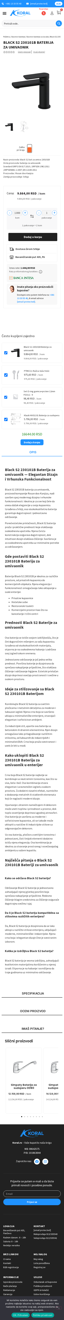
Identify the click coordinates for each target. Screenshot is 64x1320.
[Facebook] (37, 1162)
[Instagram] (45, 1162)
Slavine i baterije (18, 36)
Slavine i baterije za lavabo (37, 36)
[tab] (32, 452)
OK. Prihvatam (20, 1315)
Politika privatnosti (43, 1315)
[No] (59, 1307)
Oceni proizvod (24, 51)
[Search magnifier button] (59, 23)
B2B (58, 3)
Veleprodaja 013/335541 (45, 1238)
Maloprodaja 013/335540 (45, 1234)
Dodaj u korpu (33, 237)
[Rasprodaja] (43, 13)
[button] (40, 271)
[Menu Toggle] (4, 13)
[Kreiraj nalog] (52, 13)
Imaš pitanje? (39, 51)
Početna (6, 36)
